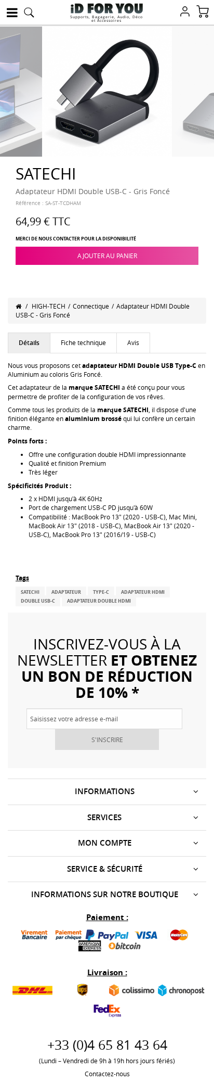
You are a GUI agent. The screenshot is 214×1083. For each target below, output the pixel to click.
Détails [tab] (29, 342)
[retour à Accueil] (18, 306)
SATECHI (30, 592)
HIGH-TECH (48, 306)
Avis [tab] (133, 342)
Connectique (91, 306)
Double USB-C (38, 600)
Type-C (101, 592)
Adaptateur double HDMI (99, 600)
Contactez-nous (107, 1073)
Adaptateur (66, 592)
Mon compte (104, 842)
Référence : (30, 203)
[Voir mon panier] (202, 12)
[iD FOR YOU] (107, 8)
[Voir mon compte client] (185, 12)
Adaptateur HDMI (143, 592)
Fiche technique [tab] (83, 342)
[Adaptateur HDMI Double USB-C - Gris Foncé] (107, 90)
